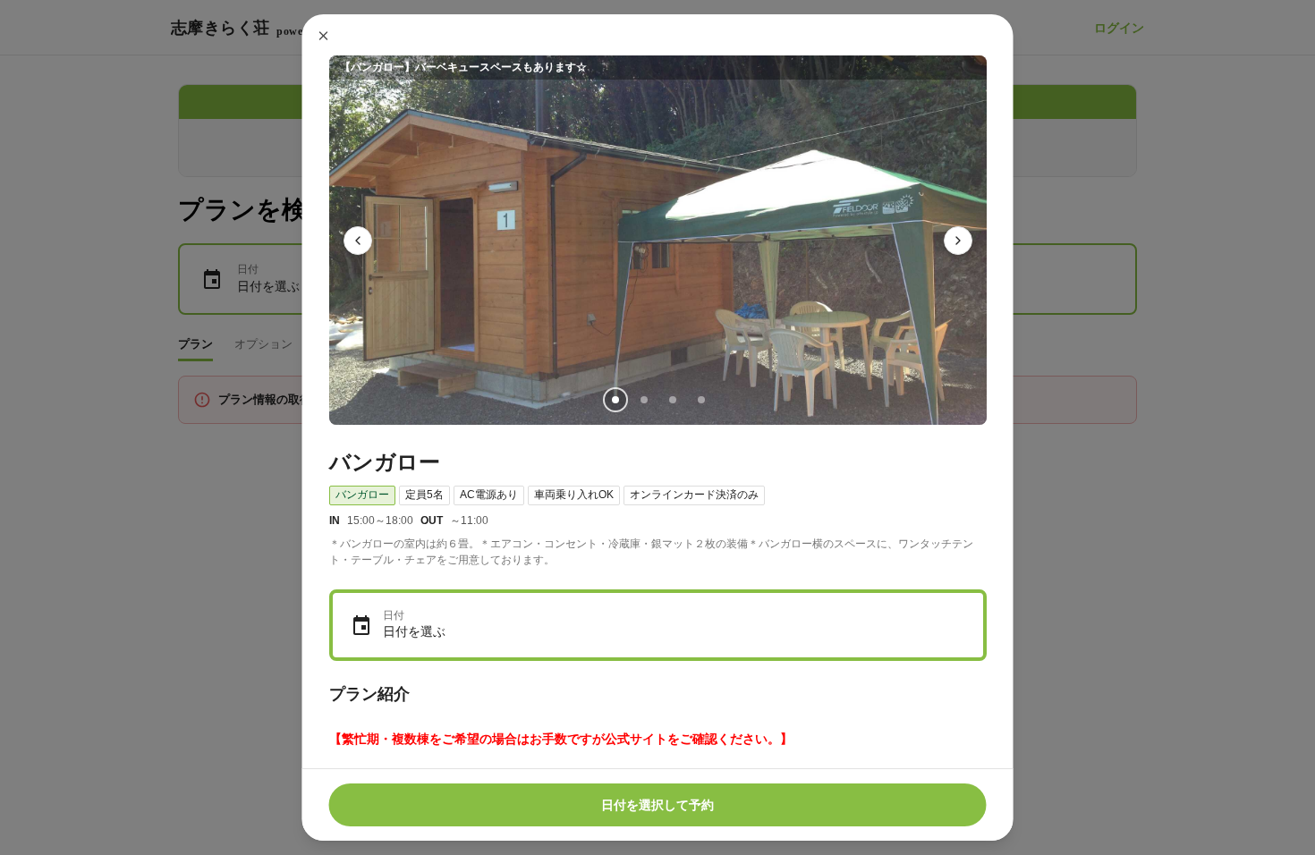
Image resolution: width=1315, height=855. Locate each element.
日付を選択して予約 (657, 805)
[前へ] (358, 240)
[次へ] (958, 240)
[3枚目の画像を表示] (672, 400)
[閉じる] (324, 36)
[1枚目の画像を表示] (614, 400)
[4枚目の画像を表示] (700, 400)
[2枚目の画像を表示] (643, 400)
